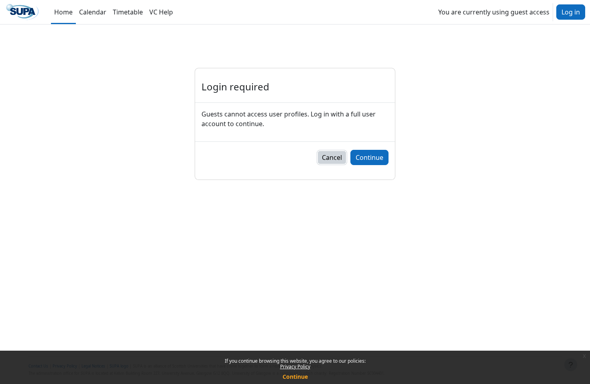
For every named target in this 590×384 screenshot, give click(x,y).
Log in (571, 12)
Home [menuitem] (63, 12)
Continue (295, 376)
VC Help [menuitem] (161, 12)
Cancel (332, 157)
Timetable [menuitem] (128, 12)
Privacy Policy (295, 366)
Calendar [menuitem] (92, 12)
